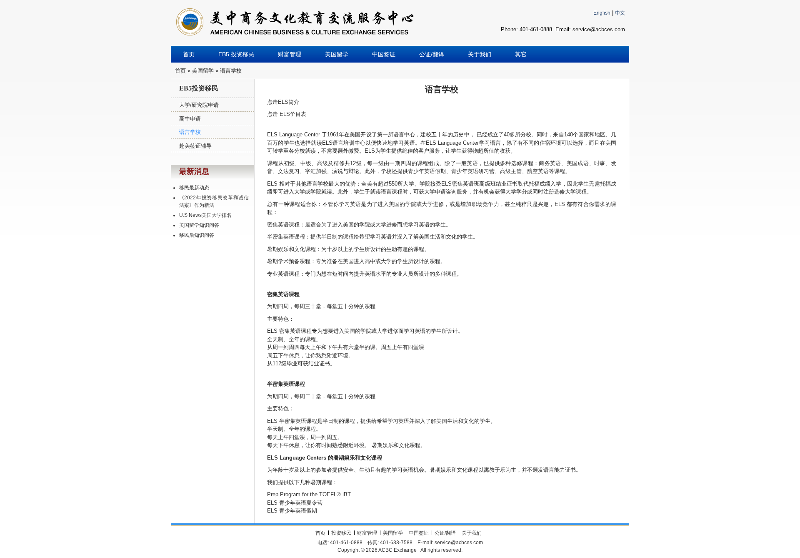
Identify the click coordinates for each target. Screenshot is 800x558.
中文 (620, 13)
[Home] (295, 19)
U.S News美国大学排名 (205, 215)
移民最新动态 (194, 188)
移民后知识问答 (196, 235)
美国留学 (203, 71)
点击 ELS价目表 (286, 114)
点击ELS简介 (283, 102)
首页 (180, 71)
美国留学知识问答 (199, 225)
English (601, 13)
